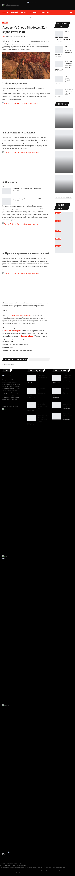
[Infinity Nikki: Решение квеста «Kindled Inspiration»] (31, 378)
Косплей (14, 12)
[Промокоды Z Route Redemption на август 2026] (6, 191)
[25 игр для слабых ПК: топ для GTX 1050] (56, 416)
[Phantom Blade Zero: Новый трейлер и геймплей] (64, 140)
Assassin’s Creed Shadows (21, 315)
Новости (5, 12)
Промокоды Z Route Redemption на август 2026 (26, 188)
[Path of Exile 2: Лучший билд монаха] (59, 79)
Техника (24, 12)
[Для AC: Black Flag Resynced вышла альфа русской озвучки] (56, 378)
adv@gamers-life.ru (15, 406)
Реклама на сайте (17, 863)
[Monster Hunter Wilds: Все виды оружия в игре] (56, 405)
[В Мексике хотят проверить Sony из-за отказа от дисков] (59, 49)
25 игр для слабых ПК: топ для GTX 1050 (67, 415)
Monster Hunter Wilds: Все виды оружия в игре (67, 404)
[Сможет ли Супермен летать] (64, 184)
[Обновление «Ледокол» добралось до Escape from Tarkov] (31, 391)
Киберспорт (44, 12)
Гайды (5, 22)
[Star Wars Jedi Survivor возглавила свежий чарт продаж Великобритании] (64, 162)
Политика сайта (8, 863)
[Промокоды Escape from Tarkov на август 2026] (6, 201)
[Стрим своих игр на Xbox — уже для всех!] (59, 92)
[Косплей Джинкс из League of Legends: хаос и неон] (31, 405)
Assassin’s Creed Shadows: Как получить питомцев (17, 350)
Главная (2, 863)
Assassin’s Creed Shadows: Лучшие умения (15, 344)
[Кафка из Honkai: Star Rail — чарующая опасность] (64, 118)
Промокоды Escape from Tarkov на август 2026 (26, 199)
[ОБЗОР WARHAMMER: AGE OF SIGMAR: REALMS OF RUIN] (59, 34)
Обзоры (33, 12)
